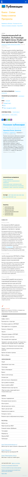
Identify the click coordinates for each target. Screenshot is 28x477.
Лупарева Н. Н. (6, 132)
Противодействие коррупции (9, 339)
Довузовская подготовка (8, 364)
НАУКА (4, 396)
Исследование (9, 247)
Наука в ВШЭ (20, 25)
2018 (12, 197)
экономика (21, 187)
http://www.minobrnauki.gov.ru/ (9, 444)
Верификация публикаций (7, 23)
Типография (5, 431)
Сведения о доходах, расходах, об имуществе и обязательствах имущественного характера (14, 342)
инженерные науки (17, 184)
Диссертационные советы (8, 406)
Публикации (14, 6)
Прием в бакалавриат (7, 369)
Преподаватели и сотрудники (9, 326)
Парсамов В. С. (13, 132)
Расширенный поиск (17, 23)
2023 (20, 195)
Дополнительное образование (9, 380)
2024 (17, 195)
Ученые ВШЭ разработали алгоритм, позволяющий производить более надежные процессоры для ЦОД (12, 281)
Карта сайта (4, 473)
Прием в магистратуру (7, 374)
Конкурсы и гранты (6, 413)
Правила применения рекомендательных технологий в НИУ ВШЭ (11, 470)
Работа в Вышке (5, 355)
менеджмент (6, 187)
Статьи (12, 12)
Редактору (24, 475)
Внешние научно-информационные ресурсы (13, 416)
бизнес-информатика (8, 179)
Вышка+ (3, 372)
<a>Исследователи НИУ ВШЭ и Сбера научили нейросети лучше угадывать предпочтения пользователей (13, 258)
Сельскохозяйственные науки (12, 211)
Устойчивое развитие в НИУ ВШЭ (10, 324)
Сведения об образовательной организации (13, 346)
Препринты (7, 19)
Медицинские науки (9, 210)
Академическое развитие (8, 411)
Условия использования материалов (10, 465)
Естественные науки (9, 208)
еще (15, 197)
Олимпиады (4, 367)
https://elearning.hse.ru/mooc (9, 455)
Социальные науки (9, 213)
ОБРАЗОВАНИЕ (6, 359)
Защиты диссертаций (7, 408)
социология (15, 187)
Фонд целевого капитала (8, 336)
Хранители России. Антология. (12, 130)
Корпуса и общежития (7, 329)
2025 (15, 195)
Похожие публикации (13, 124)
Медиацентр (5, 433)
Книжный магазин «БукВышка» (9, 428)
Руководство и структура (8, 321)
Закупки (4, 331)
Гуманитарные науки (9, 206)
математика (20, 185)
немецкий (7, 100)
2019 (9, 197)
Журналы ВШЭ (5, 436)
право (10, 187)
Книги (4, 12)
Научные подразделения (8, 398)
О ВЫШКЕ (4, 316)
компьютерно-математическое (10, 185)
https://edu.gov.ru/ (6, 450)
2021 (4, 197)
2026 (12, 195)
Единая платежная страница (9, 352)
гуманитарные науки (7, 184)
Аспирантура (5, 377)
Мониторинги (5, 403)
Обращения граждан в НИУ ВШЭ (10, 334)
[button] (3, 127)
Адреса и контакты (16, 463)
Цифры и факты (5, 318)
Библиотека (5, 423)
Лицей (3, 362)
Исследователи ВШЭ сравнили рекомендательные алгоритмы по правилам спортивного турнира (11, 227)
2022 (23, 195)
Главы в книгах (9, 15)
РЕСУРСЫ (4, 420)
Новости (4, 220)
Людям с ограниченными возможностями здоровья (12, 349)
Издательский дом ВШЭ (8, 425)
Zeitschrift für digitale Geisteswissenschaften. (11, 44)
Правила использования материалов (9, 25)
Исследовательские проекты (9, 401)
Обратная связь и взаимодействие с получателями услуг (11, 390)
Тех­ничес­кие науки (9, 214)
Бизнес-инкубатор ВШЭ (7, 385)
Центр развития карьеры (8, 382)
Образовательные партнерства (10, 387)
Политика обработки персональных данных (11, 467)
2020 (7, 197)
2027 (9, 195)
